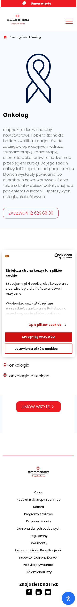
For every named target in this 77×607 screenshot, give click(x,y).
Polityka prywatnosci (38, 565)
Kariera (38, 507)
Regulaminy (38, 536)
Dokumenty (38, 543)
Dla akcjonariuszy (39, 572)
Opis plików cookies (45, 325)
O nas (38, 492)
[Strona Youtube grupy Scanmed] (48, 592)
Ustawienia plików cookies (36, 349)
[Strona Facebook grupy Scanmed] (29, 592)
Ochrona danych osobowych (38, 528)
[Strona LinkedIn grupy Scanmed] (39, 592)
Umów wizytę (41, 3)
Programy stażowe (38, 514)
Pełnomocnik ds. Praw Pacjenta (38, 550)
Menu (60, 25)
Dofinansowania (38, 521)
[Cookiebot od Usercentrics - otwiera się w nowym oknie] (54, 256)
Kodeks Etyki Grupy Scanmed (39, 499)
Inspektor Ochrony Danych (39, 557)
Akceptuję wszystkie (38, 337)
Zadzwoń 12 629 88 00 (30, 213)
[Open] (68, 598)
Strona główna (19, 37)
